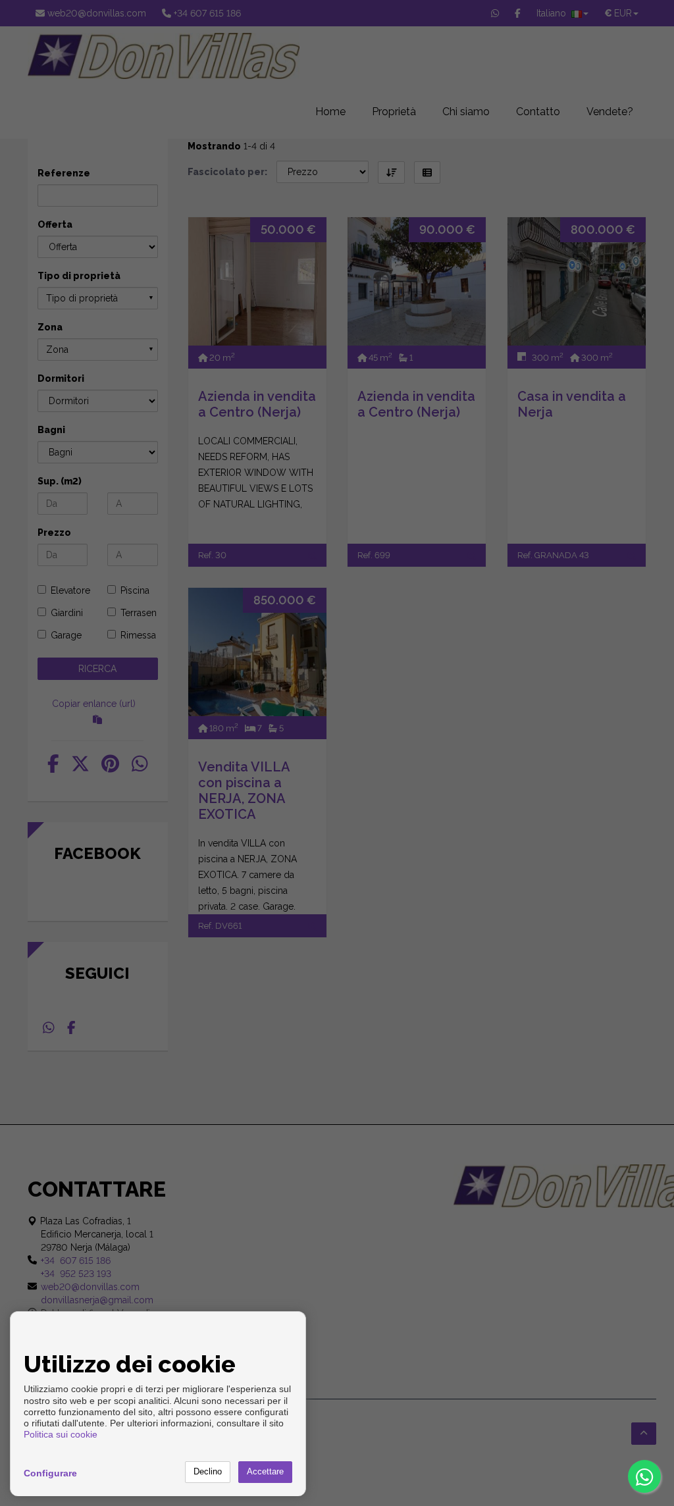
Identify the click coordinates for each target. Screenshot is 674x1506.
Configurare (50, 1473)
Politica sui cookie (60, 1434)
